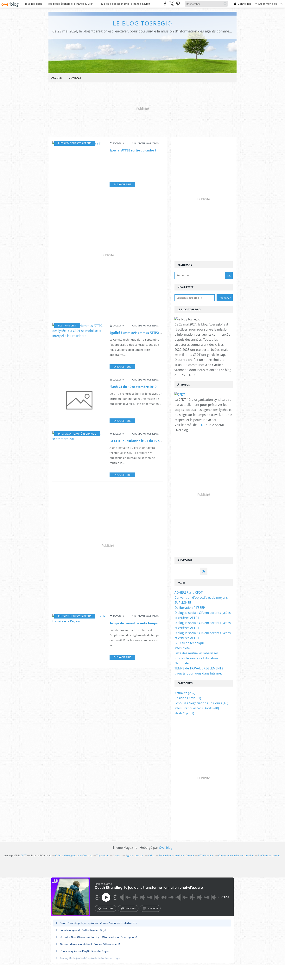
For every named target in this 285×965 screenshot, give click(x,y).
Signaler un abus (134, 855)
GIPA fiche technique (189, 643)
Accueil (56, 78)
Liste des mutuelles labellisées (196, 653)
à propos (153, 908)
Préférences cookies (269, 855)
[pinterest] (177, 4)
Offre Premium (206, 855)
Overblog (165, 847)
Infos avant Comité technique (77, 433)
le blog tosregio (142, 23)
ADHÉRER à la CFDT (188, 592)
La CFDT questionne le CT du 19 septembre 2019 (146, 441)
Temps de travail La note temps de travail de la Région (151, 623)
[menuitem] (56, 77)
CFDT (201, 425)
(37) (184, 713)
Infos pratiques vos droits (75, 143)
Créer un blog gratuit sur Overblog (73, 855)
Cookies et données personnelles (236, 855)
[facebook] (165, 4)
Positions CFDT (67, 325)
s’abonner (108, 908)
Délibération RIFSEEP (189, 607)
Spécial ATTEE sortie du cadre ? (133, 150)
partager (130, 908)
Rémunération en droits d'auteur (176, 855)
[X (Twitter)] (171, 4)
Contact (75, 78)
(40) (201, 703)
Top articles (102, 855)
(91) (187, 698)
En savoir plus (122, 184)
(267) (184, 693)
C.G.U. (151, 855)
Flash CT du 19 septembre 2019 (133, 387)
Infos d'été (182, 648)
